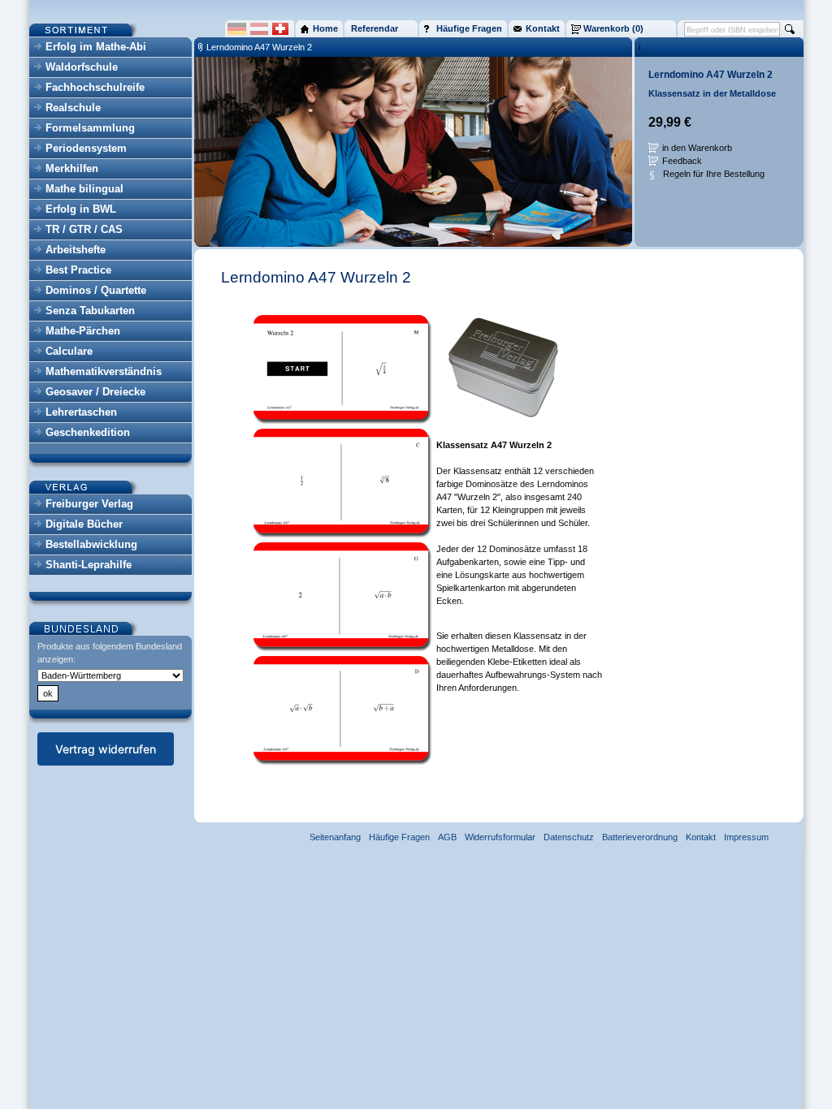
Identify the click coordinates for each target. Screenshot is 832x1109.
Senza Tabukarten (90, 310)
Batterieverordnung (640, 837)
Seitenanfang (335, 837)
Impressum (746, 837)
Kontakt (701, 837)
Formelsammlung (90, 128)
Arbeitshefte (76, 250)
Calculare (69, 351)
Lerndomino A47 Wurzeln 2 (259, 47)
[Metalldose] (503, 422)
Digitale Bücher (84, 524)
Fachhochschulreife (95, 87)
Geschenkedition (88, 432)
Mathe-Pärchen (83, 331)
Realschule (73, 107)
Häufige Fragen (399, 837)
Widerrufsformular (500, 837)
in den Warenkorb (697, 148)
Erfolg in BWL (81, 209)
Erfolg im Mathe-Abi (96, 47)
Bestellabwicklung (91, 544)
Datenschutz (569, 837)
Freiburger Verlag (89, 504)
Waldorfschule (82, 67)
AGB (447, 837)
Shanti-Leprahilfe (89, 565)
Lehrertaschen (81, 412)
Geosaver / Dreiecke (95, 392)
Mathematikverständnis (104, 371)
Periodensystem (86, 148)
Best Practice (78, 270)
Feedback (682, 161)
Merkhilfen (72, 168)
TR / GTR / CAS (84, 229)
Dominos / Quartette (96, 290)
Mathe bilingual (85, 189)
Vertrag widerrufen (105, 749)
